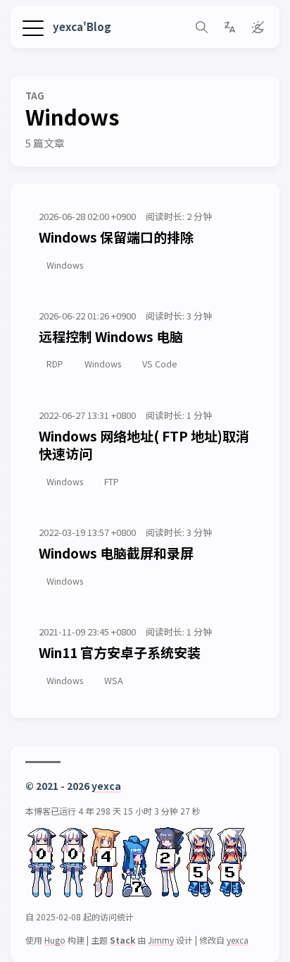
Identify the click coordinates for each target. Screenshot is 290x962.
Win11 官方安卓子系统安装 (120, 652)
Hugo (54, 940)
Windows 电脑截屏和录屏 (116, 552)
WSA (113, 680)
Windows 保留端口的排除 (116, 236)
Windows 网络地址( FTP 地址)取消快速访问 (144, 444)
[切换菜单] (33, 26)
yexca (106, 786)
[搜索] (201, 27)
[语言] (229, 27)
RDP (54, 363)
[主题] (258, 27)
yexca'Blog (82, 26)
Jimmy (161, 940)
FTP (111, 481)
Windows (64, 265)
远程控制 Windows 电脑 (111, 336)
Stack (122, 940)
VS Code (159, 363)
